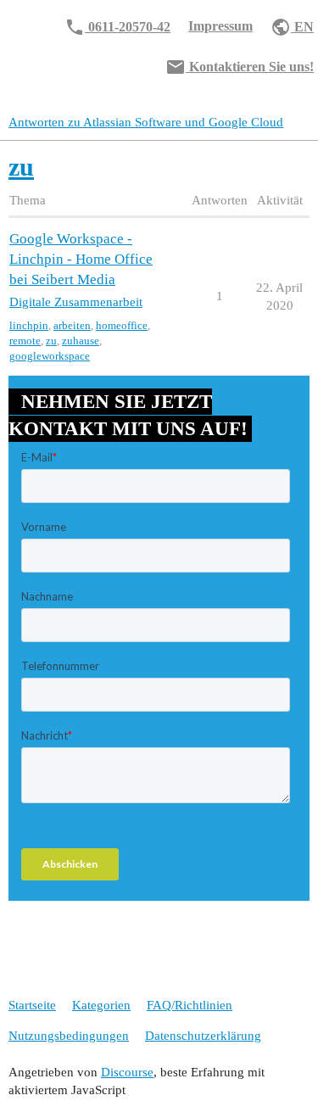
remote (25, 340)
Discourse (127, 1072)
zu (51, 340)
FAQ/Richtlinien (189, 1005)
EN (292, 27)
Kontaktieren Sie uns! (239, 67)
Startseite (32, 1005)
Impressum (220, 26)
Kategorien (101, 1005)
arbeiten (72, 325)
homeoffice (122, 325)
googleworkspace (49, 355)
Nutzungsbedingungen (68, 1035)
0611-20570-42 (117, 27)
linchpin (28, 325)
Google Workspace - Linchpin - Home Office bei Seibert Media (81, 259)
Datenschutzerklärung (203, 1035)
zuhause (80, 340)
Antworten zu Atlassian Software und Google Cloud (145, 122)
